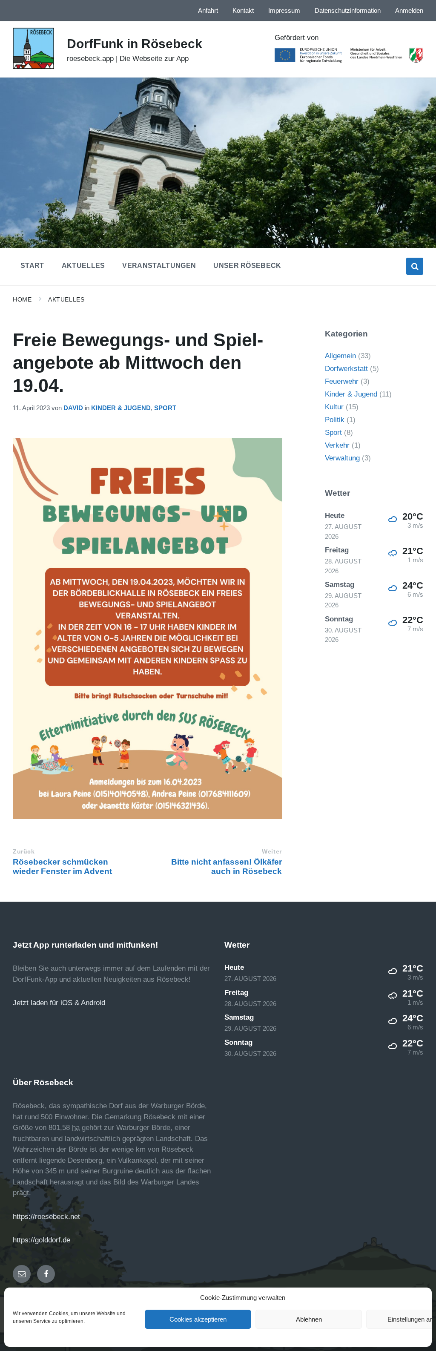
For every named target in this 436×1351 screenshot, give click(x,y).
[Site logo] (33, 67)
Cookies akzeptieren (198, 1319)
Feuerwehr (342, 381)
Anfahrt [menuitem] (208, 10)
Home (22, 299)
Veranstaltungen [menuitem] (159, 265)
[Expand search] (414, 266)
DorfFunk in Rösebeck (134, 44)
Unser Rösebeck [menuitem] (247, 265)
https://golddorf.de (41, 1240)
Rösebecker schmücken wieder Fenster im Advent (62, 866)
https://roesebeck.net (46, 1217)
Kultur (334, 407)
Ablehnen (309, 1319)
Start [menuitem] (32, 265)
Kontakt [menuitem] (243, 10)
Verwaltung (342, 458)
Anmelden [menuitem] (409, 10)
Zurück (23, 851)
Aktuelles (66, 299)
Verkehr (337, 445)
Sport (165, 408)
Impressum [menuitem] (284, 10)
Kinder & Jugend (121, 408)
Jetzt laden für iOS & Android (59, 1003)
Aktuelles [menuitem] (83, 265)
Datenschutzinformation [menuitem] (348, 10)
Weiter (271, 851)
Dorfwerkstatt (346, 369)
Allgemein (340, 356)
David (73, 408)
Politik (334, 420)
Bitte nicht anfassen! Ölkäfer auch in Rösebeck (226, 866)
